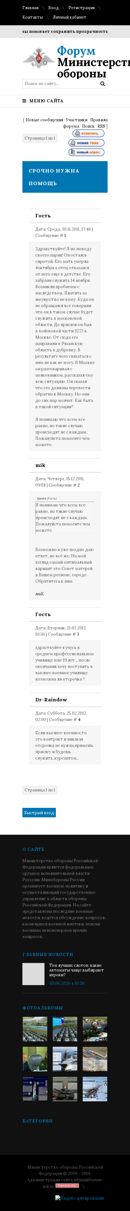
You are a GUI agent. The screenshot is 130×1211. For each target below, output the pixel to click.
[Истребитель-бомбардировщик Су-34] (95, 1089)
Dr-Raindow (51, 699)
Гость (43, 215)
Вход (53, 7)
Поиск (88, 126)
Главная (30, 7)
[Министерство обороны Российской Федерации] (35, 1029)
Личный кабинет (69, 17)
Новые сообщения (44, 120)
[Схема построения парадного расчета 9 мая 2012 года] (95, 1059)
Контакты (32, 17)
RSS (101, 126)
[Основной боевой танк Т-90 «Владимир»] (65, 1089)
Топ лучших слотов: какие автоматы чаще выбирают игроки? (76, 970)
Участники (76, 120)
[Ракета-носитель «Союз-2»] (35, 1089)
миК (39, 593)
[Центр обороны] (65, 1029)
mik (40, 465)
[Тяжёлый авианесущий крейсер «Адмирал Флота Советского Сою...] (65, 1059)
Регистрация (81, 7)
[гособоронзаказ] (95, 1029)
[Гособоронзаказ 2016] (35, 1059)
